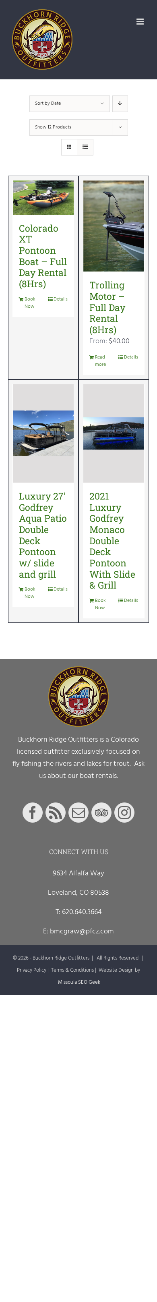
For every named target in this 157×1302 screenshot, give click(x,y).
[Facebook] (33, 812)
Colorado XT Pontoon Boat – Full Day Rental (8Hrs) (43, 256)
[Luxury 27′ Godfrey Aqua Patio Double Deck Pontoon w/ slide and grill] (43, 433)
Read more (100, 361)
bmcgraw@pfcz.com (82, 931)
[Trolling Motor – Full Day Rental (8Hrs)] (113, 226)
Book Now (30, 303)
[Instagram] (124, 812)
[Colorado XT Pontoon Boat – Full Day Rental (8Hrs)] (43, 197)
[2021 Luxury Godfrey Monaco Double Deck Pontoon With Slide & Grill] (113, 433)
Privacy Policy (31, 970)
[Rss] (55, 812)
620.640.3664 (82, 912)
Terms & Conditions (72, 970)
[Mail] (78, 812)
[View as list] (85, 147)
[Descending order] (120, 103)
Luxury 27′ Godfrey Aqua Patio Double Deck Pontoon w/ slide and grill (43, 535)
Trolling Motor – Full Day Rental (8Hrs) (107, 307)
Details (61, 299)
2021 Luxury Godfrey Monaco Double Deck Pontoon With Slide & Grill (112, 540)
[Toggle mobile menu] (140, 21)
